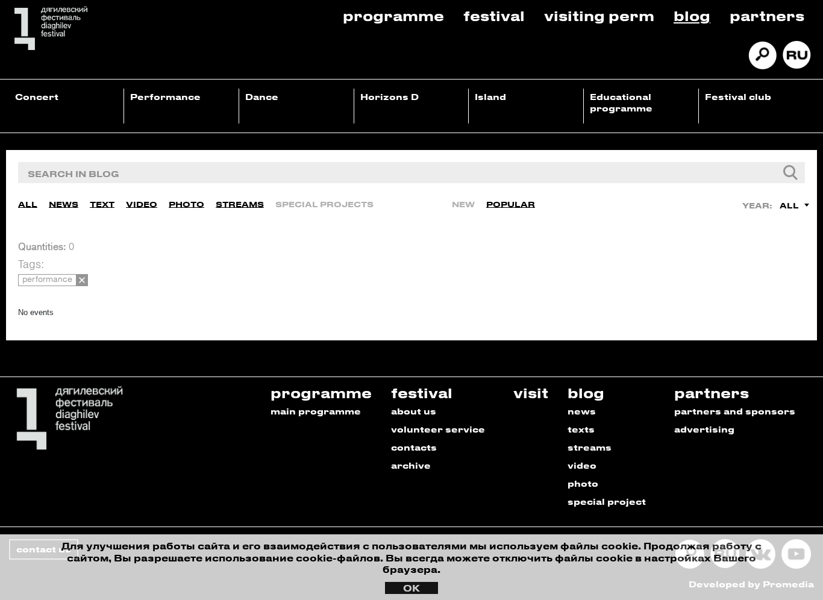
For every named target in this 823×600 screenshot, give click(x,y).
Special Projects (324, 203)
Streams (240, 203)
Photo (186, 203)
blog (586, 392)
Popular (510, 203)
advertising (704, 429)
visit (530, 392)
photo (583, 483)
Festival (494, 15)
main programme (316, 411)
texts (581, 429)
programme (321, 392)
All (27, 203)
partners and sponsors (734, 411)
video (582, 465)
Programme (393, 15)
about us (413, 411)
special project (607, 501)
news (582, 411)
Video (141, 203)
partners (711, 392)
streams (590, 447)
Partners (767, 15)
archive (411, 465)
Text (102, 203)
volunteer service (438, 429)
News (63, 203)
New (463, 203)
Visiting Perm (599, 15)
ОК (411, 588)
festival (421, 392)
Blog (692, 15)
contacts (414, 447)
